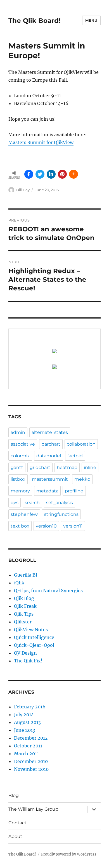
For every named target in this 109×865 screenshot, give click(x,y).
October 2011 (28, 746)
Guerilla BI (25, 575)
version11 (73, 526)
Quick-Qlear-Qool (34, 645)
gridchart (40, 467)
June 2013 (24, 730)
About (15, 836)
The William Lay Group (33, 809)
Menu (91, 20)
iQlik (19, 582)
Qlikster (23, 622)
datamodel (48, 455)
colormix (20, 455)
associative (23, 444)
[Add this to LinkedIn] (51, 174)
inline (90, 467)
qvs (14, 502)
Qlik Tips (24, 614)
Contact (17, 822)
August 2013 (27, 722)
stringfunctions (61, 514)
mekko (82, 479)
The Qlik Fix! (28, 661)
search (32, 502)
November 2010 (31, 769)
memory (20, 491)
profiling (74, 491)
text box (20, 526)
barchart (50, 444)
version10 (46, 526)
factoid (75, 455)
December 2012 (31, 738)
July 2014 (24, 714)
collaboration (81, 444)
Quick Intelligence (34, 637)
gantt (17, 467)
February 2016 (30, 707)
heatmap (67, 467)
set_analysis (59, 502)
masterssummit (50, 479)
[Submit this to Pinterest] (62, 174)
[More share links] (73, 174)
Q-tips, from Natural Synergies (48, 590)
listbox (18, 479)
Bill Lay (23, 190)
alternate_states (50, 432)
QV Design (25, 653)
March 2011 (26, 753)
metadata (47, 491)
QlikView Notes (31, 629)
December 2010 (31, 761)
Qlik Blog (24, 598)
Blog (13, 795)
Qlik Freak (25, 606)
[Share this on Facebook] (28, 174)
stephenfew (24, 514)
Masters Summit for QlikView (41, 142)
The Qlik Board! (34, 21)
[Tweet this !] (39, 174)
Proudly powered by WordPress (68, 854)
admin (18, 432)
